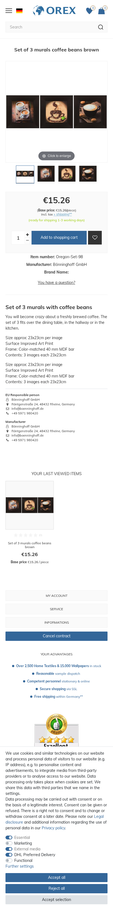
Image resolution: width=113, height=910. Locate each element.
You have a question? (56, 282)
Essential (22, 837)
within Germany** (58, 696)
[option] (29, 523)
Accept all (56, 877)
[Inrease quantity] (27, 235)
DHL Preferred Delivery (34, 854)
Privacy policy (53, 827)
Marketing (23, 843)
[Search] (101, 27)
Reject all (57, 888)
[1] (25, 175)
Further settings (19, 866)
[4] (87, 175)
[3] (66, 175)
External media (27, 849)
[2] (46, 175)
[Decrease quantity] (27, 240)
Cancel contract (56, 635)
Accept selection (56, 899)
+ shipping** (62, 214)
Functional (23, 860)
